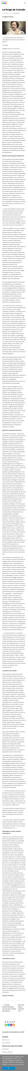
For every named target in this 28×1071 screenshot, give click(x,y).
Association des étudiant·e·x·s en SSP (13, 1032)
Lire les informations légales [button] (16, 1064)
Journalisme (16, 13)
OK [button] (8, 1068)
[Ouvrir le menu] (25, 3)
